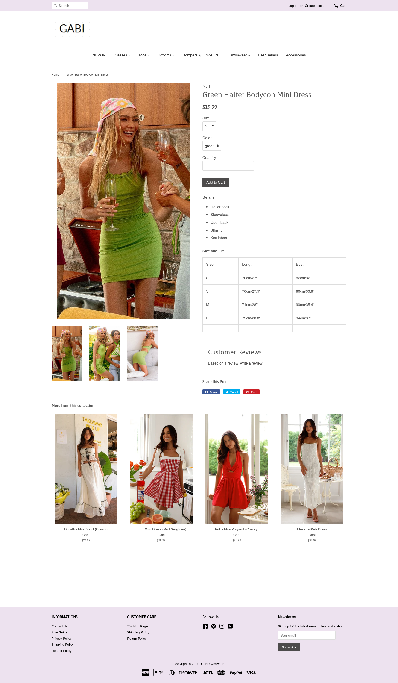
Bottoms (165, 55)
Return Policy (136, 638)
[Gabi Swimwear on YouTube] (230, 627)
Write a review (251, 363)
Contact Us (60, 626)
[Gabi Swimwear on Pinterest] (213, 627)
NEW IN (99, 55)
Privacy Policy (62, 638)
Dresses (121, 55)
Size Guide (59, 632)
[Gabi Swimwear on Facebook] (205, 627)
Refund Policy (62, 650)
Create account (316, 5)
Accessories (296, 55)
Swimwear (239, 55)
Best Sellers (268, 55)
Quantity (209, 157)
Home (55, 74)
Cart (343, 5)
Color (206, 137)
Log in (292, 5)
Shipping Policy (63, 644)
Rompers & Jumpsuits (200, 55)
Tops (142, 55)
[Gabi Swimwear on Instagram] (221, 627)
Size (206, 118)
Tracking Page (137, 626)
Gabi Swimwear (212, 663)
